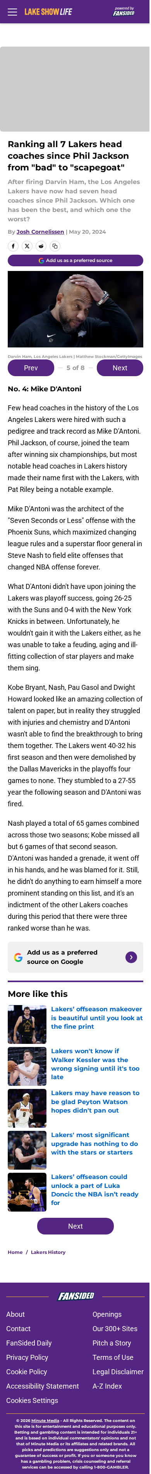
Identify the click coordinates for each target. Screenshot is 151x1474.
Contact (18, 1329)
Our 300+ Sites (115, 1329)
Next (120, 368)
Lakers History (48, 1252)
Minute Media (45, 1420)
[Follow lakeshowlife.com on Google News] (131, 957)
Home (15, 1252)
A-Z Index (107, 1386)
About (15, 1314)
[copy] (55, 246)
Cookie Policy (26, 1372)
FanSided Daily (29, 1343)
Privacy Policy (27, 1357)
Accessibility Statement (42, 1386)
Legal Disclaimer (118, 1372)
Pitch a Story (112, 1343)
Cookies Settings (32, 1400)
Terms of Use (113, 1357)
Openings (107, 1314)
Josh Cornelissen (40, 231)
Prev (31, 368)
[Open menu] (12, 11)
